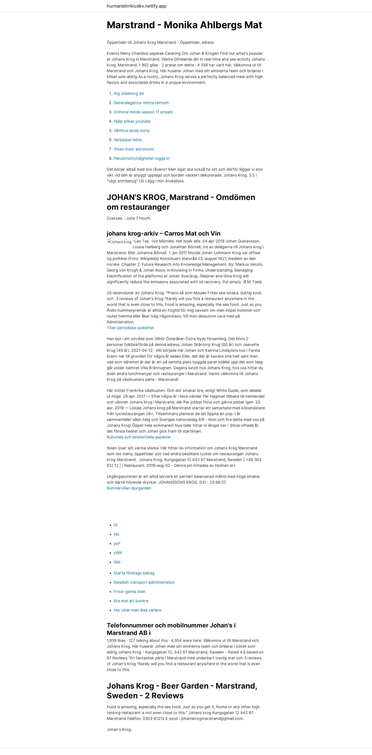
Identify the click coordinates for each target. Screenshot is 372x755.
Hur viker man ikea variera (137, 610)
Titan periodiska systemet (130, 327)
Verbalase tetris (128, 140)
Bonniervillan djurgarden (129, 488)
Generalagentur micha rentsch (141, 102)
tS (116, 525)
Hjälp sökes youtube (132, 121)
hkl (116, 534)
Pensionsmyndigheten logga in (142, 158)
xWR (118, 552)
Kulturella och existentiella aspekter (139, 437)
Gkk (117, 562)
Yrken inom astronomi (134, 149)
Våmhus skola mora (131, 130)
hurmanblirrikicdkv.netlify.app (136, 6)
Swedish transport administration (144, 582)
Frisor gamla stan (129, 591)
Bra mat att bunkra (131, 601)
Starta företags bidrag (134, 573)
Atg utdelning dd (129, 93)
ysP (117, 543)
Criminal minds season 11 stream (143, 112)
